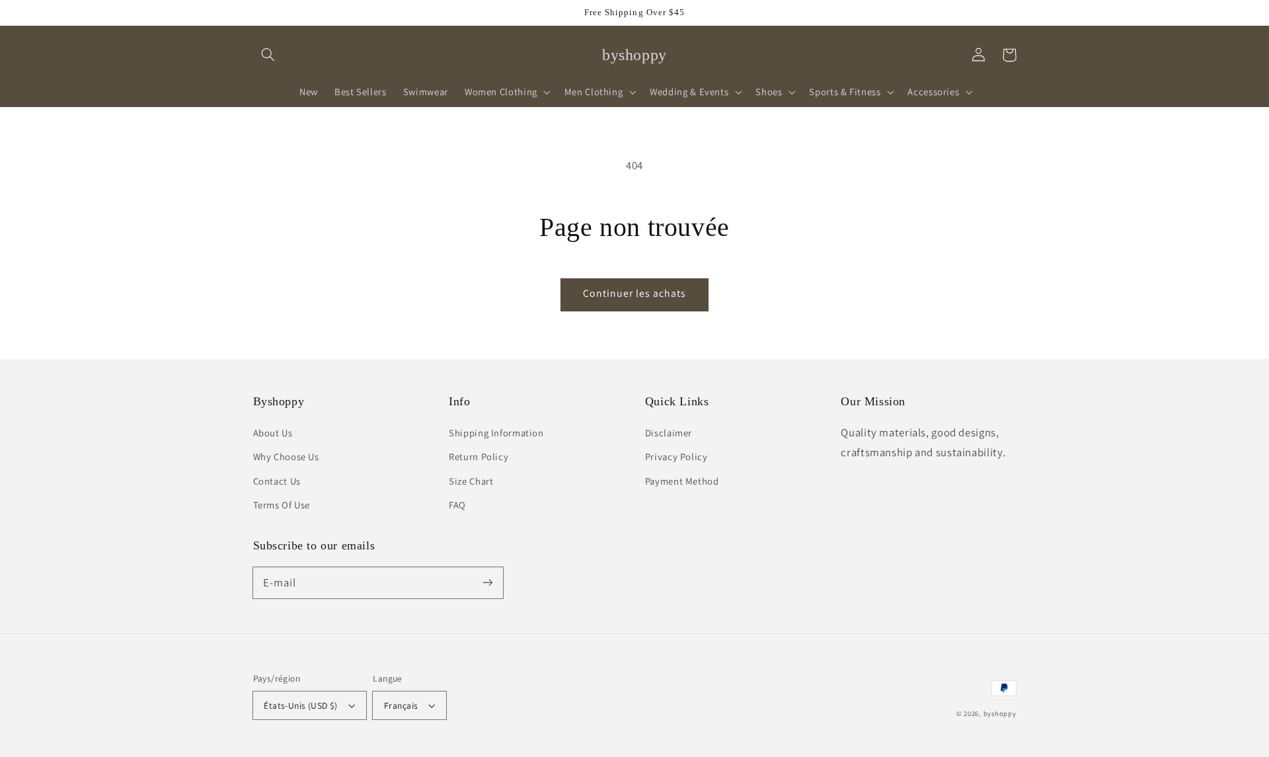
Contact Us (277, 481)
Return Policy (478, 456)
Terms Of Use (282, 504)
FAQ (457, 504)
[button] (268, 55)
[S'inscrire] (487, 582)
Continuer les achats (635, 293)
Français (401, 705)
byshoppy (1000, 713)
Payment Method (682, 481)
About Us (273, 432)
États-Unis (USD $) (301, 705)
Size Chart (471, 481)
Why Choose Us (286, 456)
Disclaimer (668, 432)
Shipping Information (496, 432)
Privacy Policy (676, 456)
